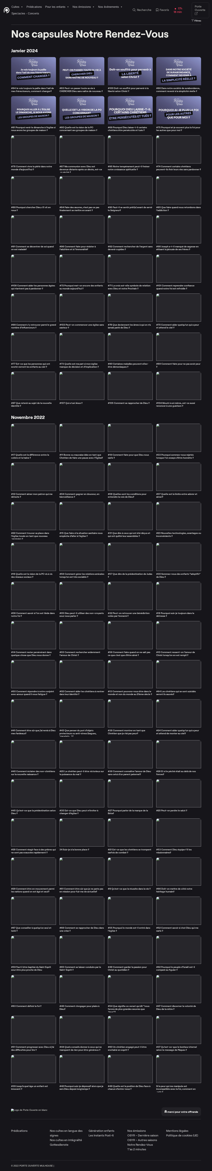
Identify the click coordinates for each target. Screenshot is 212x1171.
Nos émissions (82, 6)
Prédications (34, 6)
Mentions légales (177, 1130)
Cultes (15, 6)
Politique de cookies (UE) (182, 1135)
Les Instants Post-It (101, 1135)
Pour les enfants (55, 6)
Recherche (144, 10)
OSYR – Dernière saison (142, 1135)
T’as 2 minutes (136, 1149)
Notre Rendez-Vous (140, 1144)
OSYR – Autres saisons (142, 1140)
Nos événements (108, 6)
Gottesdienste (59, 1144)
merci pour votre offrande (182, 1111)
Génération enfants (101, 1130)
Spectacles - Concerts (25, 13)
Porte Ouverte (200, 8)
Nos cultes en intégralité (66, 1140)
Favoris (164, 10)
